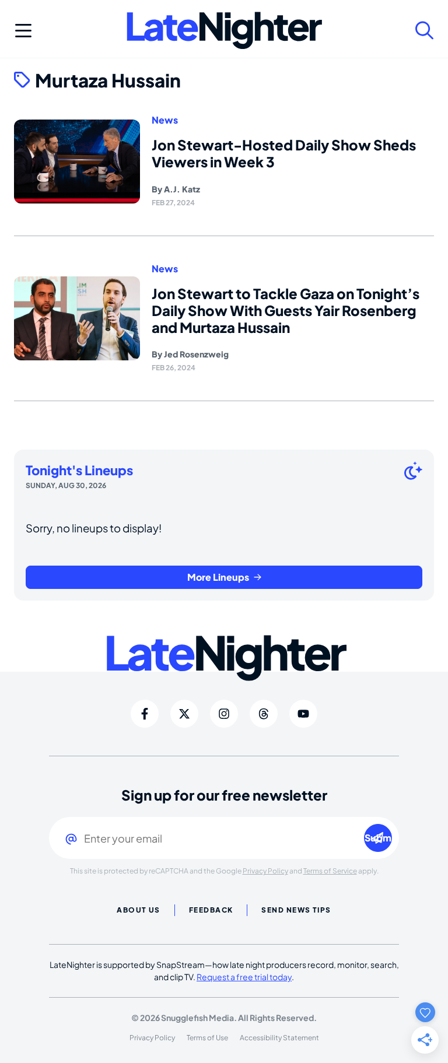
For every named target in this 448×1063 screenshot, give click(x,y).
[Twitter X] (184, 714)
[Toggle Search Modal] (424, 30)
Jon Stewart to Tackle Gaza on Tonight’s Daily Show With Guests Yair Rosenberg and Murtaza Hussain (285, 310)
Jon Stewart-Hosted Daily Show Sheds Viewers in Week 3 (284, 153)
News (165, 120)
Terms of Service (330, 870)
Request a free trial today (244, 976)
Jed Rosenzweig (196, 354)
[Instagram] (224, 714)
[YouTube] (303, 714)
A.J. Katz (182, 189)
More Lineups (218, 577)
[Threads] (264, 714)
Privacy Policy (265, 870)
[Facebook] (145, 714)
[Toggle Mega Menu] (23, 30)
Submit (378, 838)
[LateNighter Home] (224, 31)
